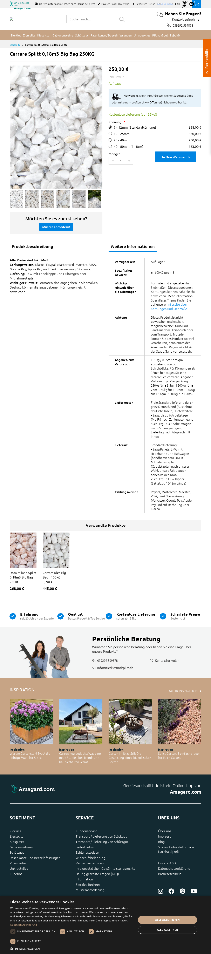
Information (84, 879)
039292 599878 (183, 25)
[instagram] (160, 891)
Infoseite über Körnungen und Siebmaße (169, 306)
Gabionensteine (21, 847)
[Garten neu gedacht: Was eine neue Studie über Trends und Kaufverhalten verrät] (80, 721)
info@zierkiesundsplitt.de (115, 667)
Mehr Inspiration (183, 690)
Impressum (166, 836)
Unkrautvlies (19, 868)
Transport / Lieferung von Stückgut (101, 836)
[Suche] (122, 19)
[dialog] (105, 925)
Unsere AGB (167, 863)
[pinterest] (182, 891)
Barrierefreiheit (169, 873)
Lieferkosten (85, 847)
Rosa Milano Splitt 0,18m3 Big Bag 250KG (23, 577)
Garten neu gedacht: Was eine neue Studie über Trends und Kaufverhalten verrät (80, 757)
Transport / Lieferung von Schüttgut (102, 841)
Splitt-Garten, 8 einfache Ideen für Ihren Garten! (179, 755)
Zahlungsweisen (87, 852)
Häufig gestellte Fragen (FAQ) (97, 873)
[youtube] (194, 891)
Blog (161, 841)
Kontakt (178, 19)
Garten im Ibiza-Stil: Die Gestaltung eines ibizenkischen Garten (130, 757)
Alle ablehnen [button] (167, 930)
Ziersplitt (16, 836)
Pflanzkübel (18, 863)
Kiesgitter (17, 841)
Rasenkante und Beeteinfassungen (35, 857)
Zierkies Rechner (88, 884)
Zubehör (16, 873)
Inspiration (17, 749)
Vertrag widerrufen (90, 863)
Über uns (164, 830)
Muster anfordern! (56, 226)
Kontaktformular (167, 660)
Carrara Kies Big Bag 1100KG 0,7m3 (54, 577)
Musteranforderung (90, 889)
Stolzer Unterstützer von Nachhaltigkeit (176, 849)
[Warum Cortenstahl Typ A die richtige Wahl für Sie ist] (31, 721)
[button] (71, 948)
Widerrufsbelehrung (90, 857)
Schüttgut (17, 852)
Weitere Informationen (133, 246)
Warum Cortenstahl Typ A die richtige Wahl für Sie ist (30, 755)
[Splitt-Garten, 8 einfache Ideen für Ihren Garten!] (179, 721)
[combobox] (91, 19)
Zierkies (15, 830)
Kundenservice (86, 830)
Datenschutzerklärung (174, 868)
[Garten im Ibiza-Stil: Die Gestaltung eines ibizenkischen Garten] (130, 721)
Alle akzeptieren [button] (167, 919)
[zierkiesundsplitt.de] (11, 19)
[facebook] (171, 891)
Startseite (15, 44)
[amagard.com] (56, 789)
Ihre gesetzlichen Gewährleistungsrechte (105, 868)
